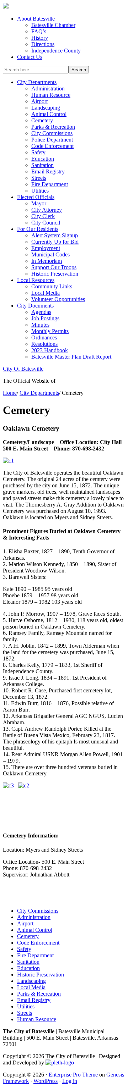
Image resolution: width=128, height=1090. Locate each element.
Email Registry (33, 1000)
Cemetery (28, 936)
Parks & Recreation (39, 994)
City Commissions (37, 911)
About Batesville (36, 19)
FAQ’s (38, 31)
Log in (69, 1081)
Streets (24, 1013)
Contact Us (29, 57)
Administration (33, 917)
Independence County (56, 51)
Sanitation (28, 962)
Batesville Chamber (53, 25)
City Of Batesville (23, 369)
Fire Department (35, 955)
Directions (42, 44)
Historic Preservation (40, 975)
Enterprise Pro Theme (73, 1075)
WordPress (45, 1081)
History (39, 38)
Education (28, 968)
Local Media (31, 987)
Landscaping (31, 981)
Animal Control (34, 930)
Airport (25, 923)
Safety (24, 949)
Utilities (25, 1006)
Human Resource (36, 1019)
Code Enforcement (38, 943)
